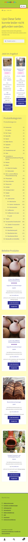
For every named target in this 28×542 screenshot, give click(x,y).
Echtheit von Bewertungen (11, 505)
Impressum (6, 517)
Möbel (7, 165)
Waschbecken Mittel (12, 236)
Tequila (7, 219)
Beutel (7, 139)
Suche (14, 539)
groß (10, 216)
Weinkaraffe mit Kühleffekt (12, 239)
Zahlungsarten (7, 508)
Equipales (8, 144)
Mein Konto (4, 539)
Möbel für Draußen (12, 168)
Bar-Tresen (8, 133)
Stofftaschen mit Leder (13, 213)
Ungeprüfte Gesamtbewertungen (14, 285)
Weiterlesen (8, 105)
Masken (7, 162)
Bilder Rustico (9, 141)
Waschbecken (9, 227)
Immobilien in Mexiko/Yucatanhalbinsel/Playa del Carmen (14, 157)
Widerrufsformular (9, 503)
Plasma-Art (8, 184)
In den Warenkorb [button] (14, 303)
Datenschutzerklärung (9, 519)
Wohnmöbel (10, 171)
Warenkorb (21, 538)
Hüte (7, 153)
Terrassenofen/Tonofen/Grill (13, 221)
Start (4, 10)
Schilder (8, 187)
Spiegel (7, 193)
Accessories (8, 127)
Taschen (8, 196)
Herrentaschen (13, 207)
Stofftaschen (10, 210)
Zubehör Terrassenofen (13, 224)
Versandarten (7, 510)
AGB (5, 515)
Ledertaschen (10, 198)
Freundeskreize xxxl (10, 150)
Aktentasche (12, 201)
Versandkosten (7, 94)
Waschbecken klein (12, 233)
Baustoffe (8, 136)
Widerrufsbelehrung (9, 512)
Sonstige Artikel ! (10, 190)
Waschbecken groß (12, 230)
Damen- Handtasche (14, 204)
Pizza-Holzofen (10, 181)
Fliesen (7, 147)
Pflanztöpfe (9, 178)
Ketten (9, 130)
